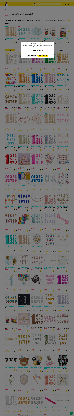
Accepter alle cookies (42, 55)
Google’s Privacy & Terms (47, 52)
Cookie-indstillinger (32, 55)
